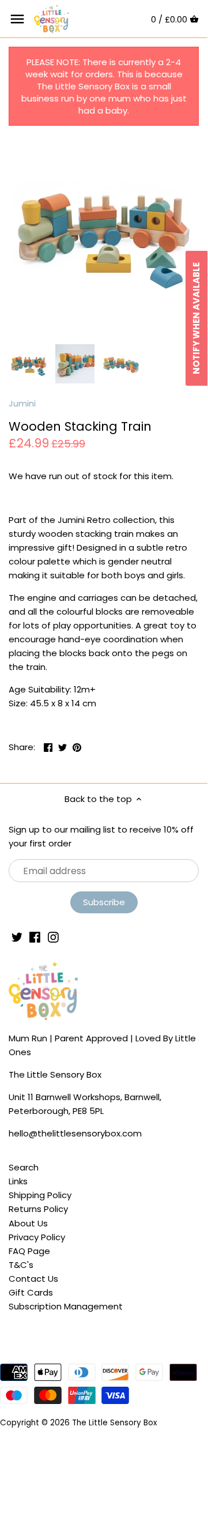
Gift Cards (31, 1292)
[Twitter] (17, 936)
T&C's (21, 1265)
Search (24, 1167)
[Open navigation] (17, 19)
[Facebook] (34, 936)
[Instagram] (53, 936)
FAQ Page (29, 1251)
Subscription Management (66, 1306)
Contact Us (33, 1279)
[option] (29, 364)
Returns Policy (38, 1209)
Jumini (22, 403)
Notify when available (196, 318)
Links (18, 1181)
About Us (28, 1223)
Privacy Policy (37, 1237)
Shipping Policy (40, 1195)
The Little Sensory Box (114, 1422)
